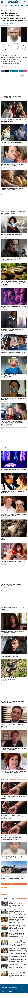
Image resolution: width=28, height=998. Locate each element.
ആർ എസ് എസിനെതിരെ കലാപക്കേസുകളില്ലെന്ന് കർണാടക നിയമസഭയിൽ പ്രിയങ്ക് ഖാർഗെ (16, 904)
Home (2, 10)
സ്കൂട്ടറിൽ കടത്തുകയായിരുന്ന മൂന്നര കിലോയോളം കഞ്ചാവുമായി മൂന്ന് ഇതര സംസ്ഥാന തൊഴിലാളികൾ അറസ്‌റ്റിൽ (11, 837)
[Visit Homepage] (13, 1)
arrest (5, 66)
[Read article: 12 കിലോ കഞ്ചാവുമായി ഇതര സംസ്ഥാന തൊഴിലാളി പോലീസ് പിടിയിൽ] (14, 848)
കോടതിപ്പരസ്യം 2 (5, 891)
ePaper (11, 5)
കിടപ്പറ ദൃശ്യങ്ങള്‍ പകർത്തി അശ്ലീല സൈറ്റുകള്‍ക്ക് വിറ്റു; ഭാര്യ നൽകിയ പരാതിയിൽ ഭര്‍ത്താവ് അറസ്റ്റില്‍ (13, 817)
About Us (3, 985)
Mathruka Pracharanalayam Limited (9, 990)
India (22, 5)
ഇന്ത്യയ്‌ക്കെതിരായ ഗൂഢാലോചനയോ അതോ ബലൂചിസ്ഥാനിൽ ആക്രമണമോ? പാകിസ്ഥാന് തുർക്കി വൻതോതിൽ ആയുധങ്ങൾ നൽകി (13, 876)
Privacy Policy (4, 987)
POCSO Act (15, 66)
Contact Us (9, 985)
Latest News (4, 5)
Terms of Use (16, 985)
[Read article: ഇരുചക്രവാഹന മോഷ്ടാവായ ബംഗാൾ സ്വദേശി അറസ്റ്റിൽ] (14, 788)
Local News (5, 793)
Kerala (17, 5)
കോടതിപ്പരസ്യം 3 (5, 894)
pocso (10, 66)
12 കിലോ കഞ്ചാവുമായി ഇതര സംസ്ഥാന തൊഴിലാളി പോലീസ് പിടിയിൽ (11, 857)
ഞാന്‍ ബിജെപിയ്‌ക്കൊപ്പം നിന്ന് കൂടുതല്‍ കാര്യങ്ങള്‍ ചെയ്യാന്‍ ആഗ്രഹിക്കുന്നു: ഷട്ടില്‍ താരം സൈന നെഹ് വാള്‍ (17, 928)
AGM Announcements (13, 987)
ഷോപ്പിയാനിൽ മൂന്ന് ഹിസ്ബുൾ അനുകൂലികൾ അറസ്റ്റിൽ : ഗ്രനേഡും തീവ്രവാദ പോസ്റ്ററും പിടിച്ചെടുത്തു (17, 966)
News (6, 10)
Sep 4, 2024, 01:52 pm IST (7, 25)
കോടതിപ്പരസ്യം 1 (5, 887)
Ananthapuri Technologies (13, 991)
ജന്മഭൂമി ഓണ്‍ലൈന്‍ (9, 23)
